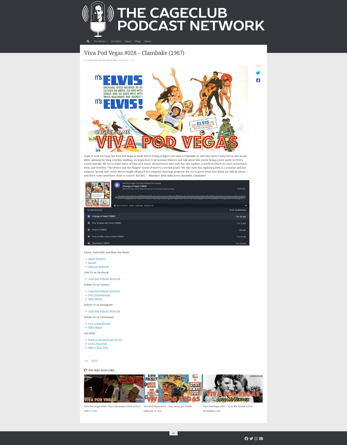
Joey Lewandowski (99, 295)
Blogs (138, 41)
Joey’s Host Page (97, 343)
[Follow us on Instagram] (256, 439)
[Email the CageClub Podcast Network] (261, 439)
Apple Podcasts (97, 258)
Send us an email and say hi (104, 339)
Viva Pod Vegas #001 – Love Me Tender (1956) (228, 406)
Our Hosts (116, 41)
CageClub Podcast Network (102, 60)
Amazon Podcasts (98, 266)
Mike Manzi (95, 298)
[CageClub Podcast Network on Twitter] (251, 439)
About (128, 41)
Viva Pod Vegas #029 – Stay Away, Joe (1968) (168, 406)
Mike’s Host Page (98, 347)
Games (147, 41)
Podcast (94, 361)
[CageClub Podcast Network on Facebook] (246, 439)
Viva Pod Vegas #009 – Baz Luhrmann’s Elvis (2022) (112, 406)
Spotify (92, 262)
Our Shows (99, 41)
